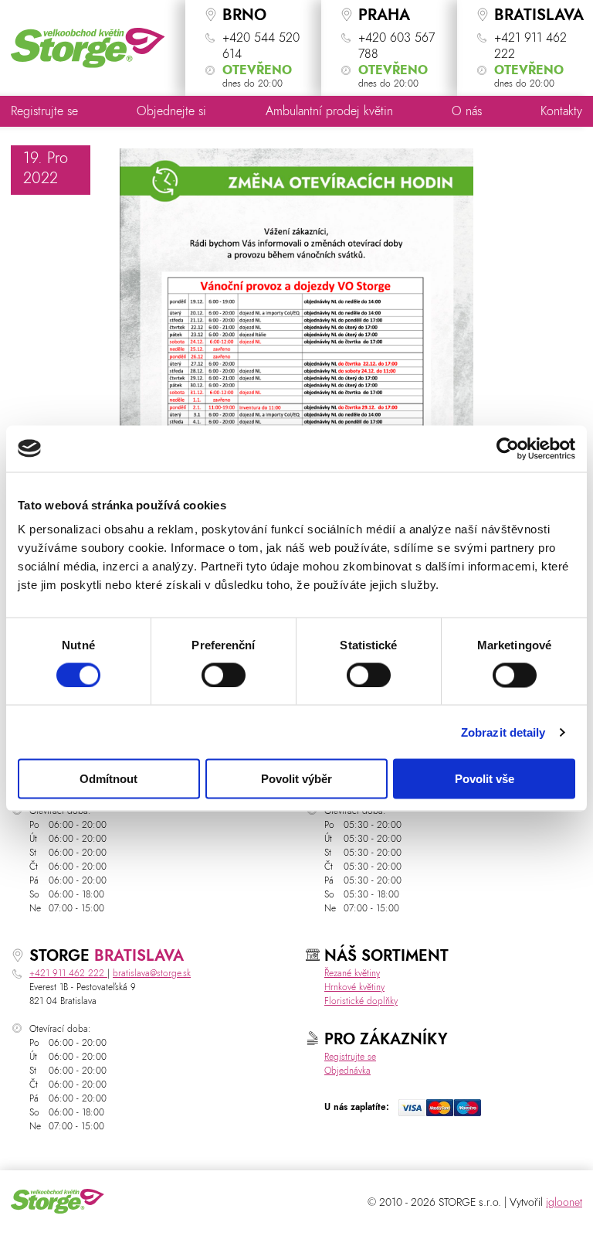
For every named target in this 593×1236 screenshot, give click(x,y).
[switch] (224, 674)
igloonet (564, 1202)
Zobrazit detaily (503, 731)
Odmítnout (108, 778)
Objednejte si (171, 111)
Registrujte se (44, 111)
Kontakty (561, 111)
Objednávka (347, 1070)
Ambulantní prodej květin (329, 111)
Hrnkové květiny (354, 987)
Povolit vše (484, 778)
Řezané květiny (352, 973)
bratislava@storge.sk (152, 973)
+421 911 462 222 (68, 973)
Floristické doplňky (361, 1001)
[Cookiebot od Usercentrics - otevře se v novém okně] (507, 448)
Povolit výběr (296, 778)
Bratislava (139, 956)
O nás (467, 111)
